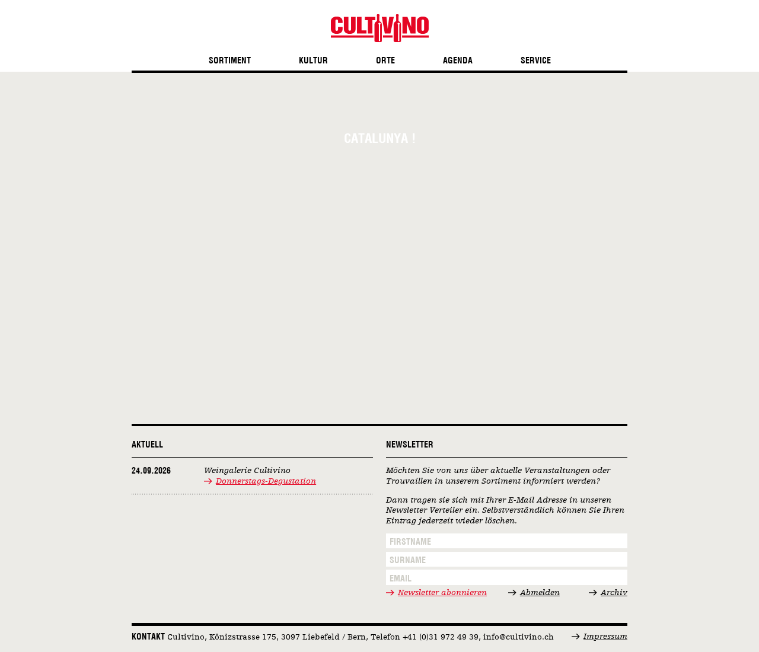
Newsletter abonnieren (442, 593)
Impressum (605, 636)
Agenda (458, 61)
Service (536, 61)
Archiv (614, 593)
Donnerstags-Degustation (266, 481)
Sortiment (230, 61)
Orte (385, 61)
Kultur (313, 61)
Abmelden (540, 593)
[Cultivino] (380, 28)
